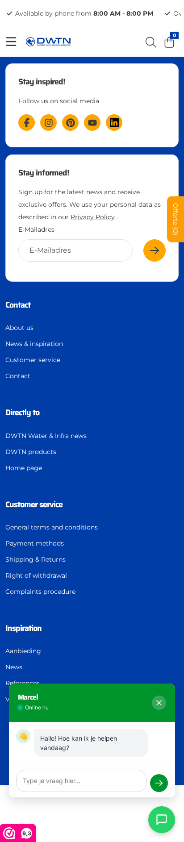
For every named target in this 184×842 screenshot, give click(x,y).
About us (19, 328)
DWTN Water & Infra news (46, 436)
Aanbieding (23, 651)
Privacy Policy (93, 217)
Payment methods (34, 543)
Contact (17, 376)
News (13, 667)
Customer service (32, 360)
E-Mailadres (36, 229)
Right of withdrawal (36, 575)
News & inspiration (34, 344)
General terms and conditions (51, 527)
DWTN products (30, 452)
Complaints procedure (40, 592)
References (22, 683)
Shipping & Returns (35, 559)
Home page (23, 468)
